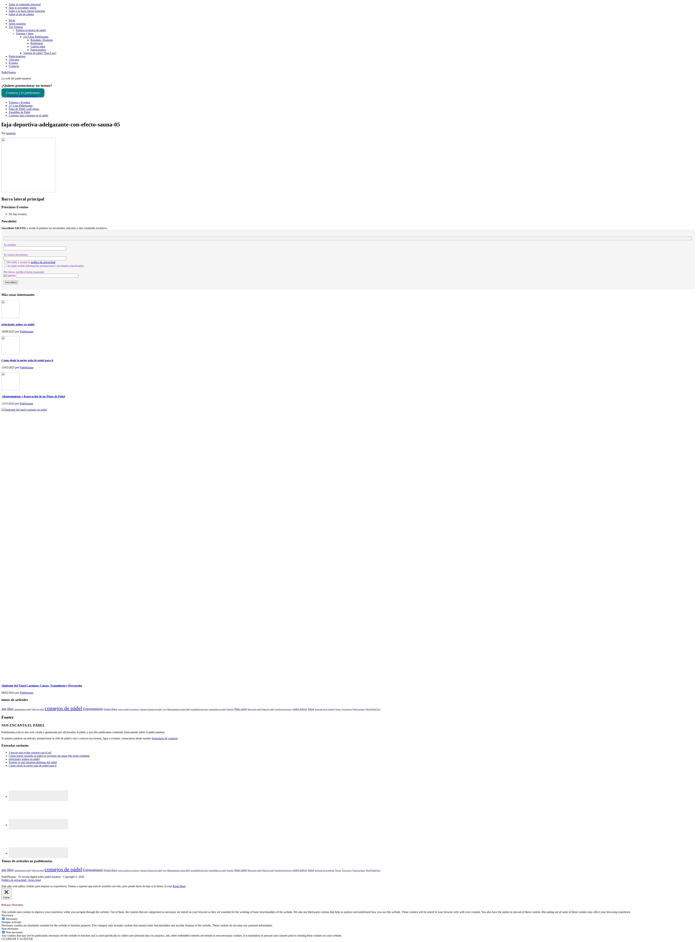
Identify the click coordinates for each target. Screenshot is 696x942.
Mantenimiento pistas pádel (178, 709)
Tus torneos (347, 709)
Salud (311, 709)
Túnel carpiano (358, 709)
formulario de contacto (165, 738)
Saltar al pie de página (21, 14)
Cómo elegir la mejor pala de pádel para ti (27, 360)
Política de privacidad (14, 880)
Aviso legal (34, 880)
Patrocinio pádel (254, 709)
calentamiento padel (22, 709)
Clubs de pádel (38, 709)
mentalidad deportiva (199, 709)
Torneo (338, 709)
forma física (110, 709)
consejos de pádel (63, 708)
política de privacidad (43, 262)
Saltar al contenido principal (25, 4)
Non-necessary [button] (9, 928)
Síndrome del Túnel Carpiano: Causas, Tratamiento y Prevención (41, 685)
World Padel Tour (373, 709)
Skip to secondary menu (22, 7)
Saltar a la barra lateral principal (27, 11)
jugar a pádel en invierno (128, 709)
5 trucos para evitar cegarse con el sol (30, 752)
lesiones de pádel (155, 709)
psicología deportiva (283, 709)
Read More (179, 886)
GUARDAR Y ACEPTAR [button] (17, 938)
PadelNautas (8, 72)
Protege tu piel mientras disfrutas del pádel (33, 762)
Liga (164, 709)
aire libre (7, 709)
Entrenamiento (93, 709)
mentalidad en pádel (217, 709)
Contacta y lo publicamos (23, 93)
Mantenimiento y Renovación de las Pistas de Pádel (33, 396)
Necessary (12, 918)
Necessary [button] (7, 915)
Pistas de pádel (268, 709)
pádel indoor (300, 709)
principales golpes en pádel (17, 324)
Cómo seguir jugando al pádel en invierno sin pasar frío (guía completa (49, 755)
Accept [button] (168, 886)
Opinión (230, 709)
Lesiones (143, 709)
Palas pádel (240, 709)
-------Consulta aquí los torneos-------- (22, 96)
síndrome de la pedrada (324, 709)
